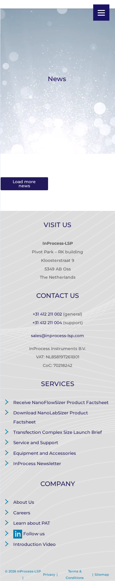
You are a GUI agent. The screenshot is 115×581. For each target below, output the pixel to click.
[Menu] (101, 12)
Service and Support (35, 442)
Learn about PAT (31, 523)
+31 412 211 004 (47, 322)
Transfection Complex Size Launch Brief (57, 432)
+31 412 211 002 (47, 314)
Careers (21, 513)
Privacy (49, 574)
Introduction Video (34, 544)
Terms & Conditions (75, 574)
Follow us (33, 533)
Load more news (24, 183)
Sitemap (102, 574)
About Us (23, 502)
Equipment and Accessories (44, 453)
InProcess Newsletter (37, 463)
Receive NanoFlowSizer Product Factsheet (61, 402)
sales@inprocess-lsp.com (57, 335)
